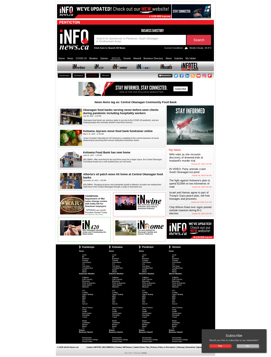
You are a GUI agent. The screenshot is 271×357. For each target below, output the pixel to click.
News (70, 58)
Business (85, 259)
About (169, 58)
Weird (84, 272)
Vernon (105, 75)
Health (84, 311)
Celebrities (86, 323)
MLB (84, 296)
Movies (85, 324)
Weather (93, 58)
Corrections (86, 262)
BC (83, 257)
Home (61, 58)
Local (84, 255)
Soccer (85, 304)
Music (84, 326)
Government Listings (90, 340)
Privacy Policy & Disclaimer (163, 347)
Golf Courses (87, 279)
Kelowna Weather (116, 274)
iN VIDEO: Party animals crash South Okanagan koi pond (187, 171)
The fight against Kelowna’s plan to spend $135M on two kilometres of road (189, 183)
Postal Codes (87, 341)
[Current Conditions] (186, 48)
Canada (85, 260)
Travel (84, 317)
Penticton (92, 75)
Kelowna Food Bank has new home (106, 152)
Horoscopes (87, 313)
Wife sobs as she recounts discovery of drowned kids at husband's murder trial (186, 157)
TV (83, 328)
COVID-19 (81, 58)
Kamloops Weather (87, 274)
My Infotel (191, 58)
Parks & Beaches (89, 283)
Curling (85, 292)
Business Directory (153, 58)
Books (84, 321)
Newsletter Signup (194, 347)
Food (84, 309)
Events (127, 58)
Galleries (85, 277)
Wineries (85, 287)
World (84, 270)
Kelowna (78, 75)
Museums (86, 281)
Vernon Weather (175, 274)
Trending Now (87, 268)
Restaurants (87, 338)
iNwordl (137, 58)
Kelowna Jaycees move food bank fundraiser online (118, 131)
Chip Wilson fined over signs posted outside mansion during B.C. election (190, 210)
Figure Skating (87, 294)
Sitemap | (181, 347)
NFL (83, 300)
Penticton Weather (146, 274)
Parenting (85, 315)
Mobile (144, 353)
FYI (83, 264)
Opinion (104, 58)
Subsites (178, 58)
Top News (86, 266)
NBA (84, 298)
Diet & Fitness (87, 307)
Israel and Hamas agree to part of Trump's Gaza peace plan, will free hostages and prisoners (189, 195)
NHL (84, 302)
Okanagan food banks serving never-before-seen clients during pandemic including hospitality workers (120, 111)
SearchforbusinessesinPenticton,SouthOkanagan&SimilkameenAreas (127, 40)
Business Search (86, 332)
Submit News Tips (141, 347)
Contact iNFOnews (123, 347)
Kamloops (64, 75)
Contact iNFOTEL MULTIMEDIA (100, 347)
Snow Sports (87, 285)
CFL (83, 291)
